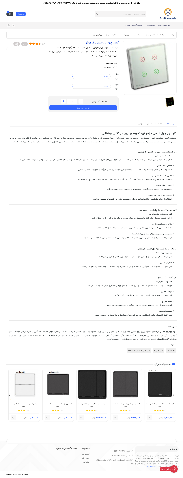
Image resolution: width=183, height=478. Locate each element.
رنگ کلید (117, 76)
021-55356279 (121, 455)
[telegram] (13, 25)
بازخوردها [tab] (139, 123)
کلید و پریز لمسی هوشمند (130, 34)
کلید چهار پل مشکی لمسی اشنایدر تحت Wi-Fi (58, 405)
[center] (97, 14)
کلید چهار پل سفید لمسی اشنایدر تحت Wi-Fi (24, 405)
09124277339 (121, 451)
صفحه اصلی (163, 25)
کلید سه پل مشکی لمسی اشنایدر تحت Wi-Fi (92, 405)
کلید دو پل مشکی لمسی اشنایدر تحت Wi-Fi (126, 405)
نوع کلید (117, 86)
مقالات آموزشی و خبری (133, 25)
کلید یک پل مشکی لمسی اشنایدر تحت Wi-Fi (160, 405)
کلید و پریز (150, 34)
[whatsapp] (8, 25)
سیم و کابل (85, 458)
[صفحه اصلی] (173, 34)
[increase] (63, 101)
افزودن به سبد (83, 108)
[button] (149, 417)
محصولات (151, 25)
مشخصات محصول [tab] (154, 123)
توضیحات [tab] (170, 123)
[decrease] (81, 101)
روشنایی (86, 462)
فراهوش (109, 63)
